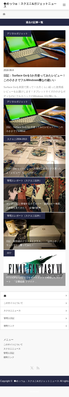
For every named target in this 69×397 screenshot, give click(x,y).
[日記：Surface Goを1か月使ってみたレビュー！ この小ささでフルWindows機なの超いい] (34, 48)
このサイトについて (13, 303)
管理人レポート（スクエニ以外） (24, 180)
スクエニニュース (12, 310)
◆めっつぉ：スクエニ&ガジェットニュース (30, 5)
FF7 (9, 253)
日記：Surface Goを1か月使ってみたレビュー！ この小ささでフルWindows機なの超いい (34, 78)
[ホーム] (34, 295)
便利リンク (9, 326)
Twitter (31, 367)
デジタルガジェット (17, 33)
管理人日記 (9, 318)
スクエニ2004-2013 (17, 139)
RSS (37, 367)
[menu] (64, 5)
